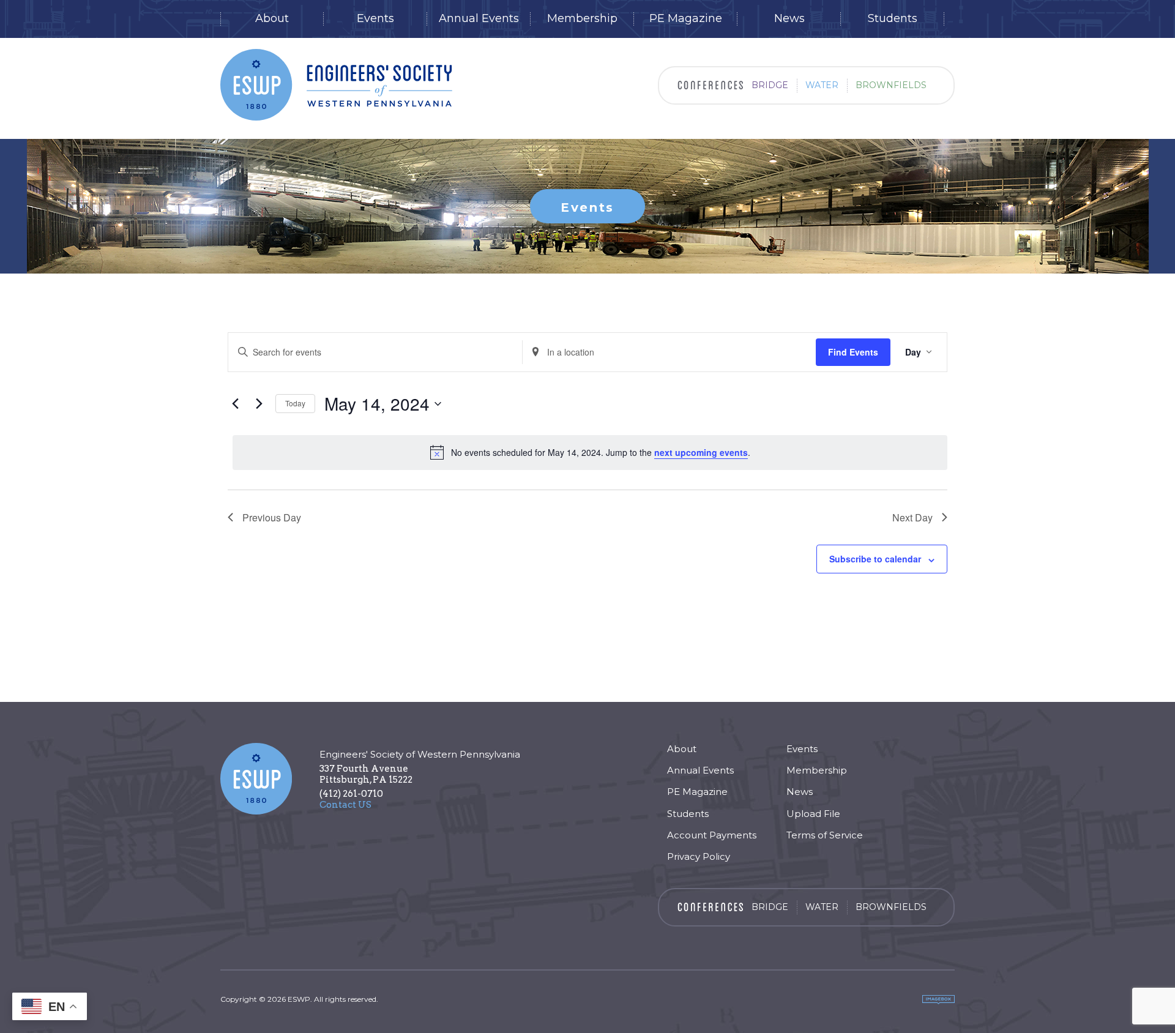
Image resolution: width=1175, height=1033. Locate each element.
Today (295, 403)
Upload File (813, 813)
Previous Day (271, 517)
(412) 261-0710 (351, 793)
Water (821, 85)
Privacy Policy (698, 856)
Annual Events (479, 18)
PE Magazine (685, 18)
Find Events (853, 352)
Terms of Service (824, 835)
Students (892, 18)
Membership (582, 18)
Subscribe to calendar (875, 559)
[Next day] (259, 404)
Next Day (912, 517)
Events (375, 18)
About (272, 18)
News (789, 18)
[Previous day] (235, 404)
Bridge (770, 85)
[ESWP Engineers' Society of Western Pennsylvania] (336, 85)
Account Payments (711, 835)
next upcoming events (701, 452)
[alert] (590, 452)
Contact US (345, 804)
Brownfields (891, 85)
